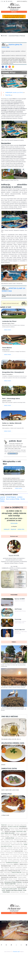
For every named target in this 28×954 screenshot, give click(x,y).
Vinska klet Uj (10, 859)
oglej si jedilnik (12, 453)
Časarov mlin (19, 857)
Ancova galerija (3, 864)
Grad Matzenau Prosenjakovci (12, 862)
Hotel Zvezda (21, 849)
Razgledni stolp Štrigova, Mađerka (14, 890)
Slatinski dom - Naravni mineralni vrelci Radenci (18, 869)
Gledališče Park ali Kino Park (19, 885)
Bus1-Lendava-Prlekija (12, 499)
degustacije (13, 529)
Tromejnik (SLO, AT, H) (8, 834)
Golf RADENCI (14, 865)
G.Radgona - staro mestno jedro (10, 841)
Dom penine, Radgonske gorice (19, 852)
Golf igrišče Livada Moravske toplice (17, 844)
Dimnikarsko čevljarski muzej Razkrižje (9, 887)
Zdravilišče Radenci (4, 828)
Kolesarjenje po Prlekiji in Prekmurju (13, 882)
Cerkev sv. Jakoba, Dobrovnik (10, 880)
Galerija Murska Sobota (13, 836)
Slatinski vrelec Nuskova (23, 862)
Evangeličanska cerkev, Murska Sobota (11, 849)
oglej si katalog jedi (14, 932)
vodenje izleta (20, 529)
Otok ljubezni (17, 833)
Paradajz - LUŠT (16, 834)
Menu (15, 12)
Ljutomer (2, 497)
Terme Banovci (22, 826)
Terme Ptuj (14, 26)
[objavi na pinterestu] (13, 67)
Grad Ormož (22, 859)
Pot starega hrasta (19, 867)
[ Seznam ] (24, 71)
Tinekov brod (4, 824)
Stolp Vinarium (4, 826)
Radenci (2, 499)
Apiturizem (25, 851)
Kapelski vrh (16, 864)
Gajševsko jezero (4, 878)
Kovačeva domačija (9, 864)
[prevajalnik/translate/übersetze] (6, 1)
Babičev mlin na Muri (10, 833)
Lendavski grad (10, 847)
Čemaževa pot (7, 869)
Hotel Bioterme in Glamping (13, 828)
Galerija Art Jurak (19, 883)
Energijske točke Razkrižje (22, 887)
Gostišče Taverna (16, 859)
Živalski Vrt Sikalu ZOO (16, 872)
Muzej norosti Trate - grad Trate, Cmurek (9, 877)
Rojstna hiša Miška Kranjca (8, 839)
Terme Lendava (7, 829)
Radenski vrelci (12, 867)
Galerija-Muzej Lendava (16, 846)
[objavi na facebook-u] (3, 67)
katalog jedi (6, 529)
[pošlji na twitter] (6, 67)
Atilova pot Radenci (11, 875)
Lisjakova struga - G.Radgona (18, 847)
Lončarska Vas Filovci (18, 851)
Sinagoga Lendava (4, 847)
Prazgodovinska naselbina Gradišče (9, 888)
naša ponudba (14, 523)
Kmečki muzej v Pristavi (18, 839)
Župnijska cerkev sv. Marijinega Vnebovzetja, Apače (10, 870)
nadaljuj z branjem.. (7, 329)
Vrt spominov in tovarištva (22, 877)
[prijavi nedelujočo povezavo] (23, 92)
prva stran (4, 35)
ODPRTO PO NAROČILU (22, 1)
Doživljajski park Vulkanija (5, 836)
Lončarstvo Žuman (9, 838)
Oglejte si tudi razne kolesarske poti (10, 303)
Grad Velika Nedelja (3, 857)
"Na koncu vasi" (16, 951)
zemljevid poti (8, 92)
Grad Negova (2, 852)
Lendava (19, 497)
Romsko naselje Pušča (10, 883)
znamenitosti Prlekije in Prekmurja (17, 35)
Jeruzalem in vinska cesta (13, 826)
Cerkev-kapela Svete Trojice (9, 885)
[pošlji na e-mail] (10, 67)
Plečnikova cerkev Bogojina (10, 831)
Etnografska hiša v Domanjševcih (21, 875)
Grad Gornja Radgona (9, 852)
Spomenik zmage (24, 846)
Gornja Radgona (11, 497)
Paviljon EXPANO (23, 834)
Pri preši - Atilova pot (7, 872)
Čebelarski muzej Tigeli (19, 829)
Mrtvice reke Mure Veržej (21, 841)
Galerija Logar (6, 867)
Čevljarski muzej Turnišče (11, 857)
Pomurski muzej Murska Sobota (15, 854)
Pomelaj (12, 851)
